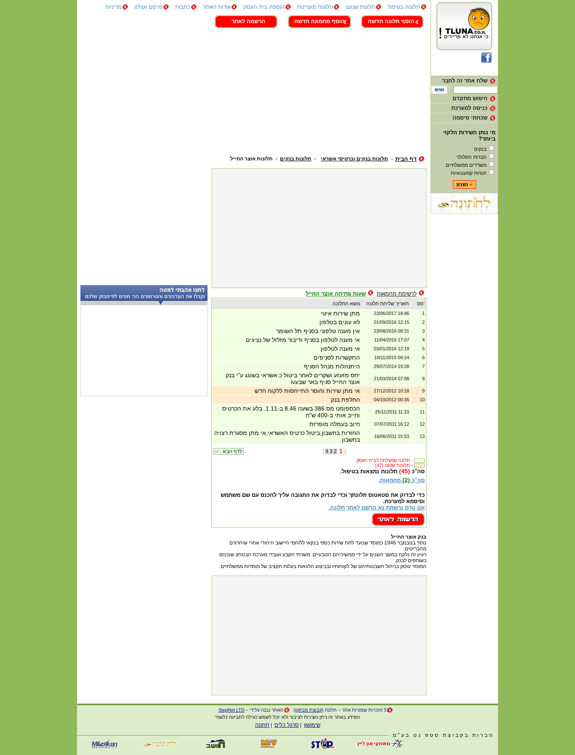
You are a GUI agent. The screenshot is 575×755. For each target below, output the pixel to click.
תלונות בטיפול (404, 7)
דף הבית (406, 159)
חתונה (262, 725)
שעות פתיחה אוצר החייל (336, 294)
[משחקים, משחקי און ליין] (378, 747)
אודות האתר (217, 7)
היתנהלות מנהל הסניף (332, 366)
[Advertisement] (251, 90)
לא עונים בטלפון (339, 322)
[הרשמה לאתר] (398, 524)
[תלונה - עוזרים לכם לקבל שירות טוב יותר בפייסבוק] (486, 61)
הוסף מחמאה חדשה (319, 21)
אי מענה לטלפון (340, 348)
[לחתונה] (464, 212)
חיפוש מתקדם (470, 98)
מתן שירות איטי (340, 313)
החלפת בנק (345, 399)
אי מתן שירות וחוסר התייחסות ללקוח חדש (307, 390)
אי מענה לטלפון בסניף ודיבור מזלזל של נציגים (303, 339)
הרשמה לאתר (248, 21)
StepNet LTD (231, 709)
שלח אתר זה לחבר (464, 80)
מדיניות (113, 7)
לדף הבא (228, 451)
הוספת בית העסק (264, 7)
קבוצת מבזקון (308, 709)
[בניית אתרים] (323, 747)
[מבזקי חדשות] (104, 747)
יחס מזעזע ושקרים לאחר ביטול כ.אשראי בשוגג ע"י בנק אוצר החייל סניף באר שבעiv (293, 378)
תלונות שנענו (360, 7)
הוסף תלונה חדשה (391, 21)
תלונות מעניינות (315, 7)
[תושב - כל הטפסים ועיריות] (213, 747)
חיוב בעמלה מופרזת (334, 424)
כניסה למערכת (469, 108)
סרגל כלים (286, 725)
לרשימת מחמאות (397, 294)
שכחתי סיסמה (470, 118)
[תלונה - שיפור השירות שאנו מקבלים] (464, 50)
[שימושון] (268, 747)
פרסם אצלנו (148, 7)
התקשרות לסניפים (337, 357)
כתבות (182, 7)
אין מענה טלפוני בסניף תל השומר (318, 331)
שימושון (312, 725)
